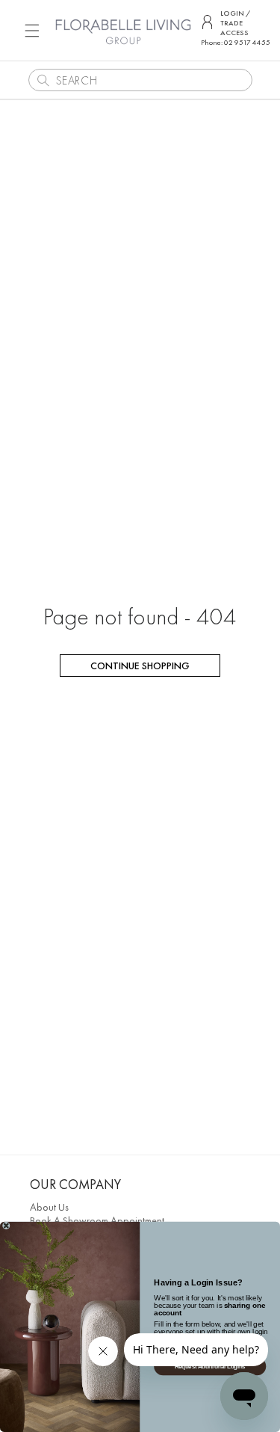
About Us (49, 1207)
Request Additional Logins (210, 1366)
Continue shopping (140, 665)
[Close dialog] (6, 1226)
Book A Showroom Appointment (97, 1220)
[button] (32, 30)
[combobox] (140, 80)
